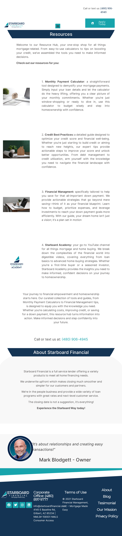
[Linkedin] (29, 505)
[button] (57, 26)
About (107, 490)
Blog (107, 496)
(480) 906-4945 (75, 339)
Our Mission (106, 509)
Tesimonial (107, 503)
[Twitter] (16, 505)
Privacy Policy (107, 516)
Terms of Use (75, 492)
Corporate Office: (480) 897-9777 (43, 496)
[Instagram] (22, 505)
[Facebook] (9, 505)
